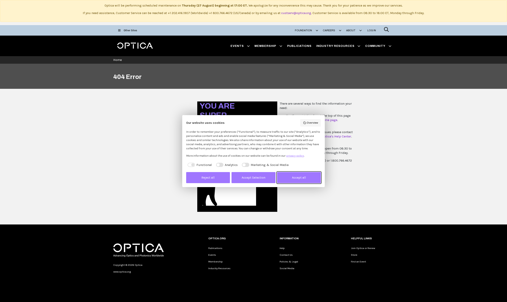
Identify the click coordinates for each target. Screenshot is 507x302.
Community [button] (375, 45)
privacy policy (295, 155)
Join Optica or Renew (363, 248)
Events (212, 254)
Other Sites (130, 30)
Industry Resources (219, 268)
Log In (371, 30)
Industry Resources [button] (335, 45)
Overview (312, 122)
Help (282, 248)
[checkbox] (199, 165)
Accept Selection (253, 177)
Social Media (287, 268)
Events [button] (237, 45)
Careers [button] (329, 30)
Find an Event (358, 261)
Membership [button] (265, 45)
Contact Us (286, 254)
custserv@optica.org (296, 13)
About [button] (351, 30)
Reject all (208, 177)
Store (354, 254)
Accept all (299, 177)
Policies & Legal (289, 261)
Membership (215, 261)
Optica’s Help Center (336, 136)
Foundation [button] (304, 30)
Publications (299, 45)
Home (117, 60)
